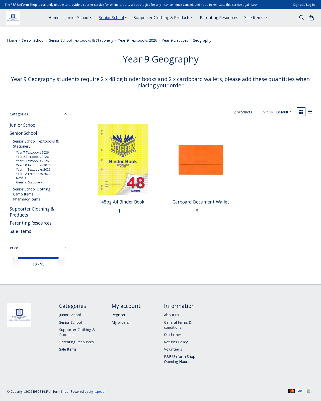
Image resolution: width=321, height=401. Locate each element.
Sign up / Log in (304, 5)
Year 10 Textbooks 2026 (33, 165)
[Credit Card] (308, 391)
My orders (120, 322)
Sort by (267, 111)
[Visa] (300, 391)
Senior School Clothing (31, 188)
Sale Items (20, 231)
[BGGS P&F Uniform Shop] (13, 18)
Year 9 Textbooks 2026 (137, 40)
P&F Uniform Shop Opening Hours (179, 359)
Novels (21, 178)
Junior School (23, 125)
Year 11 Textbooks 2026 (33, 169)
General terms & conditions (178, 325)
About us (171, 314)
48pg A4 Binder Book (122, 202)
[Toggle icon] (301, 17)
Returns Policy (176, 341)
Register (119, 314)
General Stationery (29, 182)
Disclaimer (172, 334)
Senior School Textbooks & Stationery (81, 40)
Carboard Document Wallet (201, 202)
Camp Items (23, 193)
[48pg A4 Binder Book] (123, 159)
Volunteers (173, 349)
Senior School (33, 40)
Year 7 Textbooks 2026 (32, 152)
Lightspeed (97, 391)
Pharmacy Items (26, 199)
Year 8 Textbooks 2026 (32, 157)
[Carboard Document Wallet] (200, 159)
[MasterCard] (291, 391)
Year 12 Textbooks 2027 (33, 174)
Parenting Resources (219, 17)
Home (53, 17)
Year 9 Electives (175, 40)
